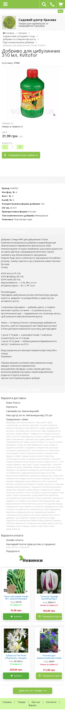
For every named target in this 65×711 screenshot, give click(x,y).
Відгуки (32, 705)
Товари (22, 702)
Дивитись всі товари (31, 690)
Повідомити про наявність (22, 155)
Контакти (51, 702)
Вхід (60, 11)
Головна (7, 702)
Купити (17, 616)
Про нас (36, 702)
